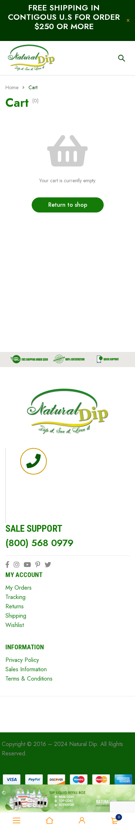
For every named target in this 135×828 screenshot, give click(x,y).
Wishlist (14, 625)
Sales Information (26, 669)
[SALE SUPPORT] (33, 461)
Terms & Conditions (29, 678)
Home (11, 87)
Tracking (15, 597)
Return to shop (67, 205)
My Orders (18, 588)
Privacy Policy (22, 660)
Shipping (15, 616)
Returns (14, 606)
